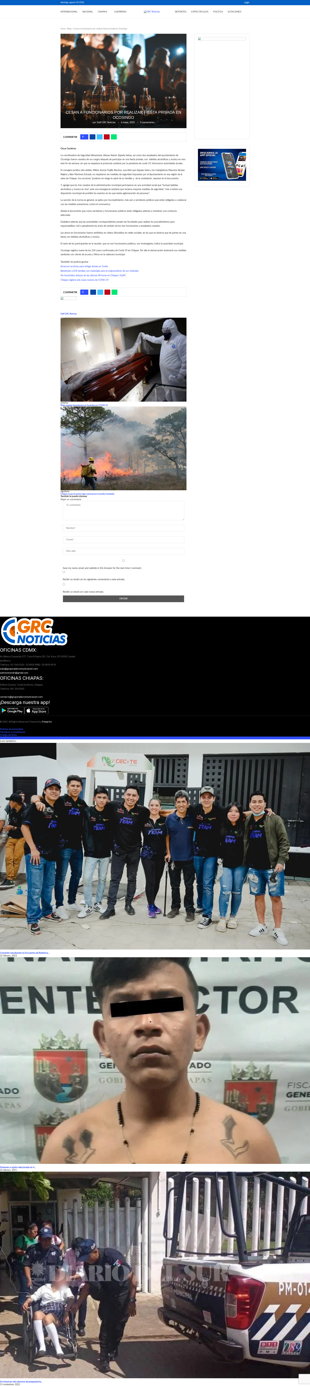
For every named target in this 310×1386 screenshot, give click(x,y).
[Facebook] (235, 2)
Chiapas (102, 11)
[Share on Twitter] (100, 136)
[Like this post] (85, 136)
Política (218, 11)
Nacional (87, 11)
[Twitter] (239, 2)
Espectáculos (199, 11)
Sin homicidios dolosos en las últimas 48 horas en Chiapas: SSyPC (93, 275)
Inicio (63, 29)
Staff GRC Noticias (106, 122)
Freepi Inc (47, 721)
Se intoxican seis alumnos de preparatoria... (21, 1382)
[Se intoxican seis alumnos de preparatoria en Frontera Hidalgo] (155, 1275)
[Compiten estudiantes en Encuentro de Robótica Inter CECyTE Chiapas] (155, 846)
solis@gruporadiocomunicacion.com (19, 668)
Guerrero (120, 11)
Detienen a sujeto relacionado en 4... (18, 1167)
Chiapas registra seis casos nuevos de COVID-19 (84, 280)
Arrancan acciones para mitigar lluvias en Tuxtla (84, 266)
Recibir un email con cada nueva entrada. (83, 592)
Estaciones (234, 11)
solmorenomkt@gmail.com (14, 673)
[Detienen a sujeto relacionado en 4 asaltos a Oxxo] (155, 1060)
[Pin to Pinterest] (107, 136)
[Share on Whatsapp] (114, 136)
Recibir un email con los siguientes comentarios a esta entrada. (94, 579)
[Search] (247, 11)
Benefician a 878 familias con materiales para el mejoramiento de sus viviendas (100, 271)
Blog (69, 29)
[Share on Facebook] (92, 136)
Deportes (180, 11)
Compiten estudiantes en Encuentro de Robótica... (24, 953)
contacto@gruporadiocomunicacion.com (21, 697)
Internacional (69, 11)
